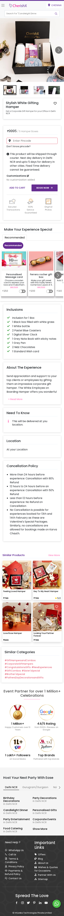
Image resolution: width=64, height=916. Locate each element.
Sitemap (43, 879)
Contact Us (15, 878)
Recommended (13, 245)
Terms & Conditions (11, 860)
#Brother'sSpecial (15, 674)
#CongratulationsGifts (18, 667)
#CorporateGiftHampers (19, 663)
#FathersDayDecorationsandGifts (24, 677)
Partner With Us (47, 875)
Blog (40, 858)
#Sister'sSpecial (31, 670)
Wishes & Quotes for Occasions (46, 869)
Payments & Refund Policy (14, 872)
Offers (41, 854)
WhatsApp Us (16, 850)
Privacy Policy (16, 866)
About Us (43, 863)
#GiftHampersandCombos (20, 660)
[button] (29, 13)
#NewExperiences (42, 667)
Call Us (12, 854)
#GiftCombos (13, 670)
